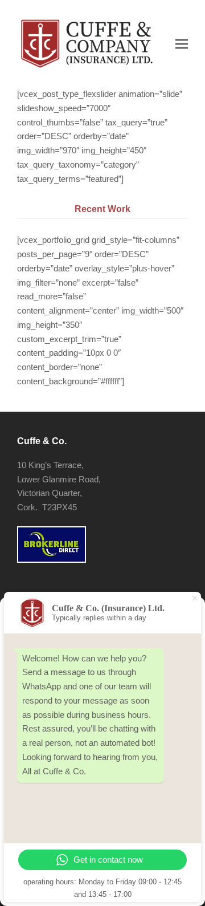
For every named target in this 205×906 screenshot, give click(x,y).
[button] (181, 43)
